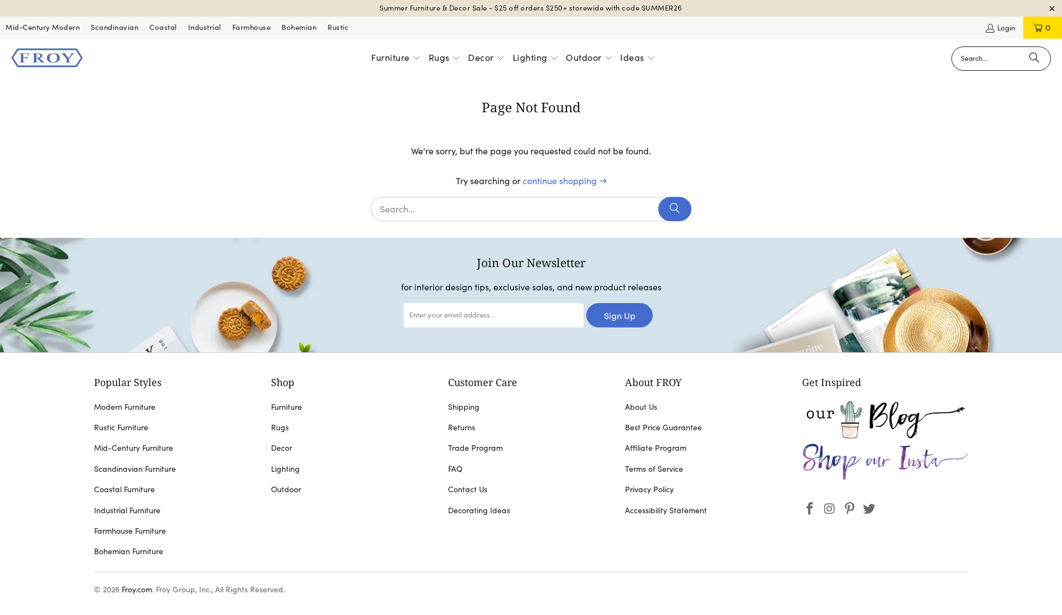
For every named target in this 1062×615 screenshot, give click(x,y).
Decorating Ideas (479, 510)
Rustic (337, 27)
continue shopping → (565, 180)
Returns (461, 427)
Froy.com (137, 590)
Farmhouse (251, 27)
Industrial (204, 27)
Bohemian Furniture (128, 551)
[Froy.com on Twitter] (869, 509)
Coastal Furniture (124, 489)
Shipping (464, 407)
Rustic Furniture (121, 427)
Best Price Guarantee (663, 427)
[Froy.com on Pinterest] (849, 509)
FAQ (455, 469)
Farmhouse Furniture (130, 531)
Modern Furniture (124, 407)
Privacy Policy (649, 489)
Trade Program (475, 448)
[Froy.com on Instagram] (830, 509)
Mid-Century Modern (43, 27)
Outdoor (286, 489)
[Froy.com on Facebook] (810, 509)
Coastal (163, 27)
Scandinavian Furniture (135, 469)
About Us (641, 407)
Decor (281, 448)
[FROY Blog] (885, 436)
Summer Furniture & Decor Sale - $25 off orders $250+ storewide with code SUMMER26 (531, 8)
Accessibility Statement (666, 510)
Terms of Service (654, 469)
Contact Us (467, 489)
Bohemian (299, 27)
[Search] (1034, 58)
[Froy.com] (47, 58)
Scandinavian (114, 27)
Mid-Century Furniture (133, 448)
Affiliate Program (655, 448)
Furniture (286, 407)
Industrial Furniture (127, 510)
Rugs (280, 427)
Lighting (285, 469)
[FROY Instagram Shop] (885, 478)
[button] (396, 58)
